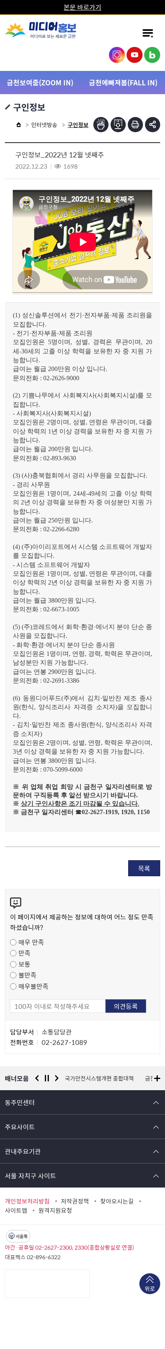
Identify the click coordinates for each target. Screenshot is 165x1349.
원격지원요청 (55, 1210)
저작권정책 (75, 1201)
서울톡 (22, 1236)
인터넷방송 (44, 125)
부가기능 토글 (152, 124)
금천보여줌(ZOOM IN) (40, 82)
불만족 (27, 975)
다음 (56, 1078)
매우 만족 (31, 942)
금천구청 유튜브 (135, 55)
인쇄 (135, 124)
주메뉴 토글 (147, 33)
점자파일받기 (118, 124)
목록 (144, 868)
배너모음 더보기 (157, 1078)
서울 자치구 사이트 (30, 1175)
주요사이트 (20, 1126)
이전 (36, 1078)
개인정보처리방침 (27, 1201)
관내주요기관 (23, 1151)
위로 (150, 1288)
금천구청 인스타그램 (117, 55)
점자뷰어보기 (101, 124)
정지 (47, 1078)
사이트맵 (16, 1210)
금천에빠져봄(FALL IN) (123, 82)
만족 (24, 953)
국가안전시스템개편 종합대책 (99, 1078)
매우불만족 (33, 986)
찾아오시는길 (117, 1201)
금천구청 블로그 (152, 55)
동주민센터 (20, 1102)
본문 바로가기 (82, 7)
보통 (24, 964)
